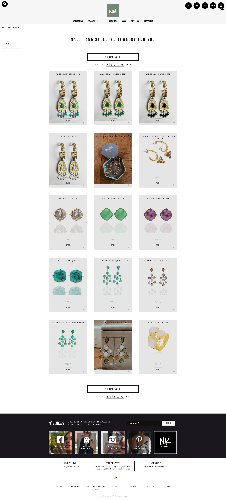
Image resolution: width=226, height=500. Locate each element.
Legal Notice (76, 487)
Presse (167, 487)
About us (135, 21)
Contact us (59, 487)
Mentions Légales (123, 496)
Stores (115, 487)
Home (4, 27)
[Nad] (113, 10)
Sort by (6, 44)
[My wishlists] (197, 5)
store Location (110, 21)
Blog (124, 21)
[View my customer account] (205, 5)
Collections (93, 21)
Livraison (133, 487)
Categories (78, 21)
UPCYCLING (148, 21)
